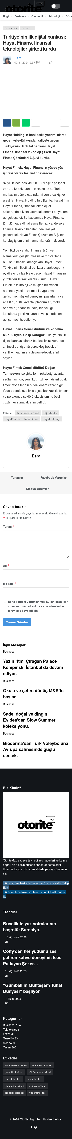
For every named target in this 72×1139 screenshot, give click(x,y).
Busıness (11, 28)
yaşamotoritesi (37, 1092)
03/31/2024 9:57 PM (27, 62)
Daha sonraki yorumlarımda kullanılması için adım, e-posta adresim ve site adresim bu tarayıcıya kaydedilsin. (38, 606)
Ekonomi (27, 28)
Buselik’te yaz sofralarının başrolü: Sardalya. (29, 926)
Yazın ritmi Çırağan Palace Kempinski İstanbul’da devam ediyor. (33, 667)
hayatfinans (12, 419)
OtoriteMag (27, 1119)
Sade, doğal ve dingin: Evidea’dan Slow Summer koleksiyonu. (29, 720)
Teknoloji (11, 1029)
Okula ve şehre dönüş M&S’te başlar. (33, 693)
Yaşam (9, 1047)
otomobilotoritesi (14, 1085)
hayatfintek (31, 419)
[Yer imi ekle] (64, 123)
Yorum (8, 526)
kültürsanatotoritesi (40, 1072)
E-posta (9, 584)
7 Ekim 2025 (13, 999)
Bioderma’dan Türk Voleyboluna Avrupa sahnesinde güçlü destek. (35, 749)
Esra (17, 58)
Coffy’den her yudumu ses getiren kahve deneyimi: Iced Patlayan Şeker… (32, 957)
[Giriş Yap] (66, 6)
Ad (6, 566)
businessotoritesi (28, 413)
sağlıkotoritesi (37, 1085)
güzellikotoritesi (14, 1072)
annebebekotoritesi (16, 1065)
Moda (9, 1043)
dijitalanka (50, 413)
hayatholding (51, 419)
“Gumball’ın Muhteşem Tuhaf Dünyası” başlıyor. (32, 988)
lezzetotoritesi (13, 1079)
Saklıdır (57, 1119)
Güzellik (10, 1038)
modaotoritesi (34, 1079)
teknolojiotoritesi (14, 1092)
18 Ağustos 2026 (16, 971)
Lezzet (9, 1034)
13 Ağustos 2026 (16, 937)
